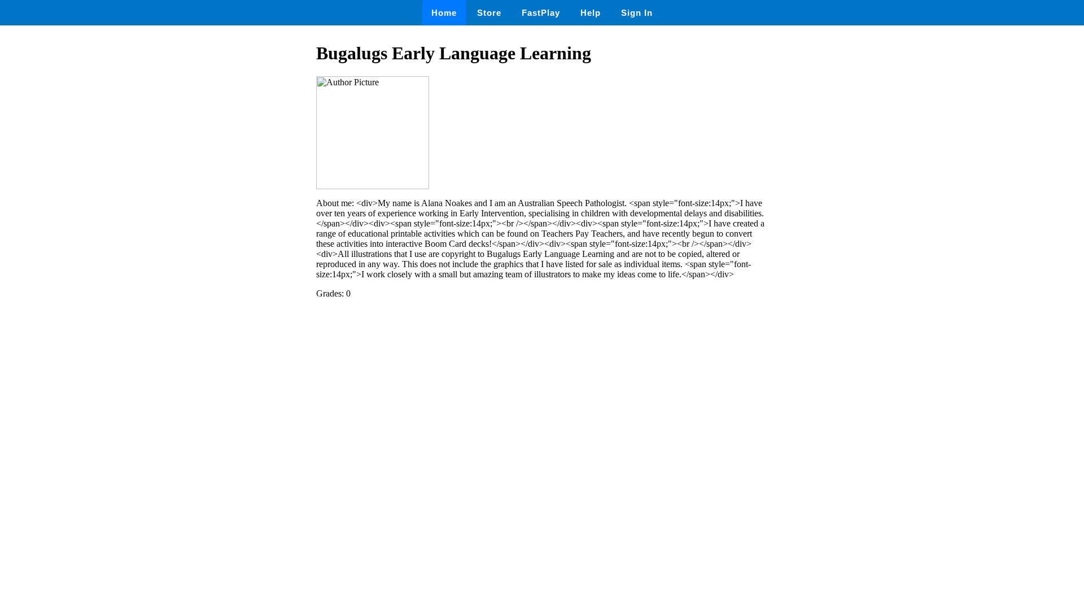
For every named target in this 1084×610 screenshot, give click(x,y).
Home (444, 13)
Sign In (637, 13)
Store (489, 13)
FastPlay (541, 13)
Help (590, 13)
